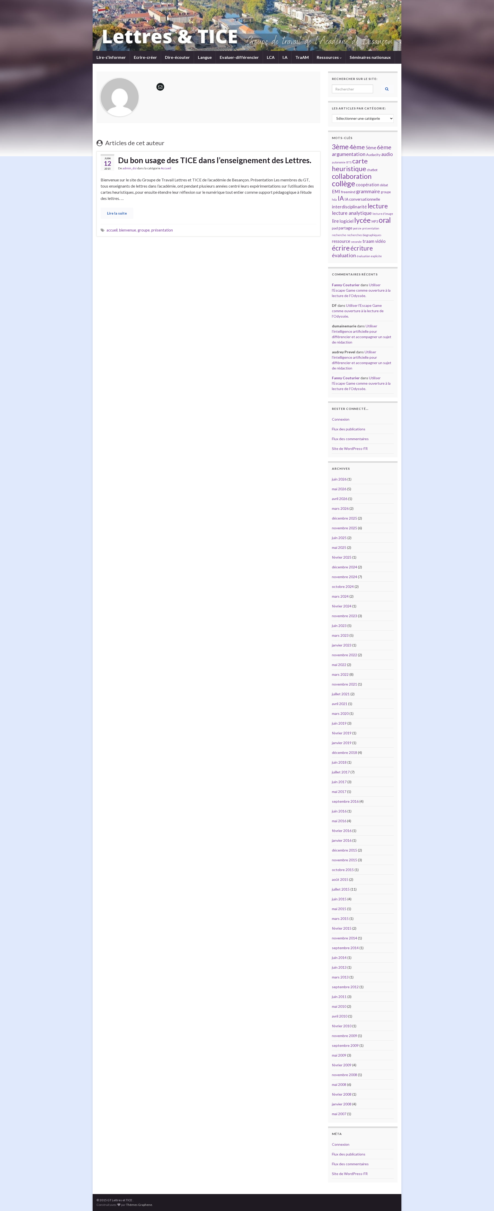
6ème (384, 147)
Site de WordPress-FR (350, 448)
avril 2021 (339, 703)
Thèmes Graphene (139, 1205)
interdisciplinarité (349, 206)
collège (343, 183)
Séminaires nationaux (370, 57)
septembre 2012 (345, 987)
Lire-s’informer (111, 57)
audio (387, 154)
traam (368, 241)
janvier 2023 (341, 645)
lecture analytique (352, 213)
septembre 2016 (345, 801)
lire (335, 221)
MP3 (375, 222)
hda (334, 199)
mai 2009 (339, 1055)
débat (384, 185)
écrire (341, 248)
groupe (144, 230)
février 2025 (341, 557)
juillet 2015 (341, 889)
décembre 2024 (344, 567)
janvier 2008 (341, 1104)
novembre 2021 (344, 684)
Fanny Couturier (346, 285)
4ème (357, 147)
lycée (362, 220)
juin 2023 (339, 625)
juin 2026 (339, 479)
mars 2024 (340, 596)
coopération (367, 184)
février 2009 (341, 1065)
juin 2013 (339, 967)
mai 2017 (339, 791)
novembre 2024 (344, 577)
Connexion (340, 419)
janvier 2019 (341, 743)
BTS (348, 162)
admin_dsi (129, 168)
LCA (271, 57)
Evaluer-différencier (239, 57)
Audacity (373, 154)
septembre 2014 (345, 948)
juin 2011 (339, 996)
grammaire (368, 191)
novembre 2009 (344, 1035)
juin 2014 (339, 957)
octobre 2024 (343, 586)
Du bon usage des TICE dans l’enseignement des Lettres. (214, 160)
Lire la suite (117, 213)
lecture (378, 206)
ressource (341, 241)
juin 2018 (339, 762)
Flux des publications (348, 429)
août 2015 (340, 879)
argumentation (348, 154)
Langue (205, 57)
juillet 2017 (341, 772)
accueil (112, 230)
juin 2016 (339, 811)
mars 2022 (340, 674)
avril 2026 (339, 498)
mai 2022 (339, 664)
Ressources (328, 57)
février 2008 (341, 1094)
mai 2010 (339, 1006)
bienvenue (127, 230)
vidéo (380, 241)
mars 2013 (340, 977)
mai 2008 (339, 1084)
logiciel (347, 221)
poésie (357, 228)
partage (345, 228)
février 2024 (341, 606)
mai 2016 (339, 821)
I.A (285, 57)
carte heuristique (350, 165)
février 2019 (341, 733)
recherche (339, 235)
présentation (162, 230)
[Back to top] (482, 1199)
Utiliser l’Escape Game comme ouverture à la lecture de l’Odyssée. (361, 290)
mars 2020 (340, 713)
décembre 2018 (344, 752)
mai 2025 (339, 547)
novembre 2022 (344, 655)
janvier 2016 (341, 840)
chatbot (372, 170)
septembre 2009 (345, 1045)
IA (341, 198)
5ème (371, 147)
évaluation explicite (369, 256)
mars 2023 (340, 635)
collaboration (352, 176)
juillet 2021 (341, 694)
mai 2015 (339, 909)
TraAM (302, 57)
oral (385, 220)
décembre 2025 (344, 518)
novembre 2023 (344, 616)
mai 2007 (339, 1114)
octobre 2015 (343, 869)
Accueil (166, 168)
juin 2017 (339, 782)
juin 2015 (339, 899)
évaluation (344, 255)
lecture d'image (383, 213)
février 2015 (341, 928)
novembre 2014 (344, 938)
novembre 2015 (344, 860)
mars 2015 (340, 918)
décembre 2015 (344, 850)
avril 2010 (339, 1016)
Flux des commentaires (350, 439)
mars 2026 (340, 508)
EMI (336, 191)
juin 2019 (339, 723)
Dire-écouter (177, 57)
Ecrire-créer (145, 57)
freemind (348, 192)
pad (335, 228)
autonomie (339, 162)
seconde (356, 241)
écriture (361, 248)
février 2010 (341, 1026)
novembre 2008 (344, 1075)
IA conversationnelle (362, 199)
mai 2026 (339, 489)
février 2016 (341, 830)
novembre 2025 (344, 528)
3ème (340, 147)
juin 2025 (339, 537)
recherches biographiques (364, 235)
